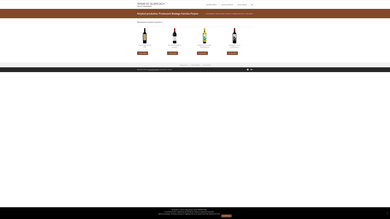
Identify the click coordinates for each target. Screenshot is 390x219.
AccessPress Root (153, 69)
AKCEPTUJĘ (226, 216)
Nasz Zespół (242, 5)
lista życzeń (249, 13)
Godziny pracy (211, 5)
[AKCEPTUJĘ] (387, 213)
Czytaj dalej (143, 53)
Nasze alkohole (227, 5)
